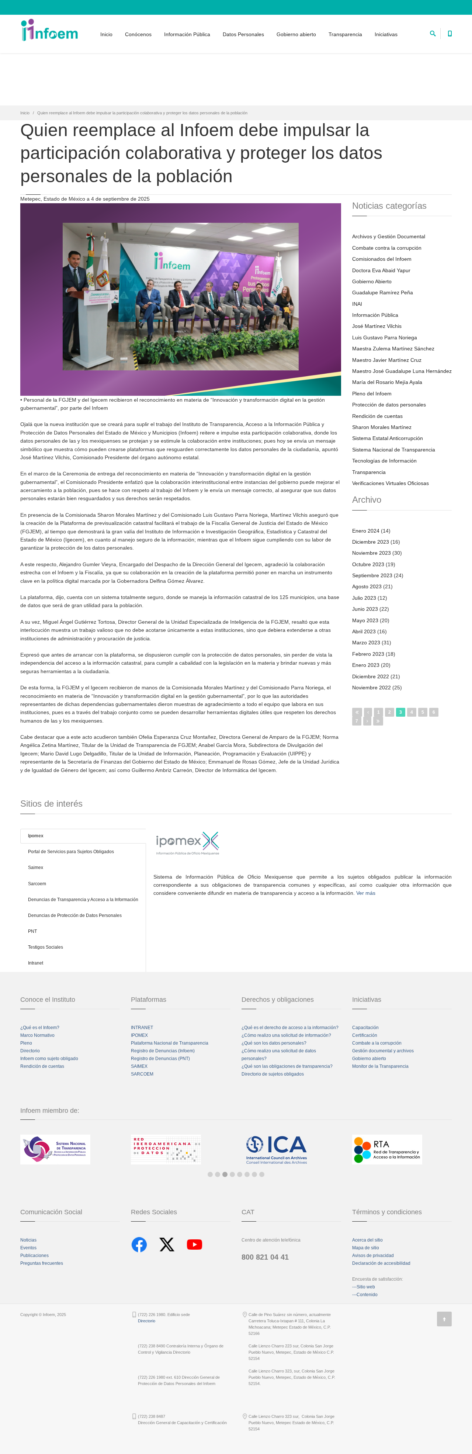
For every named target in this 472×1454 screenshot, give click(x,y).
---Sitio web (363, 1286)
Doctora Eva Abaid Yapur (381, 270)
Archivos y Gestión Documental (388, 236)
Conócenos (138, 34)
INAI (357, 304)
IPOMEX (139, 1035)
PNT (32, 931)
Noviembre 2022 (371, 687)
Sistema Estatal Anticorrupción (387, 438)
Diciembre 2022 (370, 676)
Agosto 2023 (367, 586)
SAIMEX (139, 1066)
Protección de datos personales (389, 405)
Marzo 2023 (366, 642)
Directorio (30, 1050)
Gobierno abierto (296, 34)
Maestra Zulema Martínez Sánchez (393, 349)
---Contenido (365, 1294)
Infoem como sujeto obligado (49, 1058)
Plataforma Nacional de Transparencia (169, 1043)
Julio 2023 (364, 598)
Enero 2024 (365, 531)
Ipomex (36, 835)
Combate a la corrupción (377, 1043)
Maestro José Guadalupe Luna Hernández (402, 371)
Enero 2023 (365, 665)
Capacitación (365, 1027)
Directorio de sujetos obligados (273, 1074)
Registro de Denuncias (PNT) (160, 1058)
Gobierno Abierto (372, 281)
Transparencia (345, 34)
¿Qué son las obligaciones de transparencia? (287, 1066)
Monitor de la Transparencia (380, 1066)
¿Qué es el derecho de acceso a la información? (290, 1027)
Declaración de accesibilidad (381, 1263)
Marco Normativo (37, 1035)
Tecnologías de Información (384, 461)
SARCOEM (142, 1074)
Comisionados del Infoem (382, 259)
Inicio (106, 34)
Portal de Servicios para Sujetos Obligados (71, 851)
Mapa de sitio (365, 1247)
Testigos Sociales (45, 947)
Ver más (365, 893)
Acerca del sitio (367, 1240)
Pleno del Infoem (372, 394)
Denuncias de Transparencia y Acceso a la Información (83, 899)
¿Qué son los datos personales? (274, 1043)
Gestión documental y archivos (383, 1050)
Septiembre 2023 (372, 575)
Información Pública (187, 34)
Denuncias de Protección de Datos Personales (75, 915)
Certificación (364, 1035)
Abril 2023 (364, 631)
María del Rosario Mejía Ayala (387, 382)
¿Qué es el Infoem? (39, 1027)
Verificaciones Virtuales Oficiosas (390, 483)
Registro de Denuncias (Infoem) (163, 1050)
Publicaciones (34, 1255)
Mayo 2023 (365, 620)
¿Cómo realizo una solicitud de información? (286, 1035)
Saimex (35, 867)
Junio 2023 (365, 609)
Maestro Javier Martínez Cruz (386, 360)
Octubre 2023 (368, 564)
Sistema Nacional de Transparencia (393, 450)
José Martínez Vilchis (377, 326)
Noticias (28, 1240)
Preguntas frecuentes (41, 1263)
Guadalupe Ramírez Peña (382, 292)
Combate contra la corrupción (386, 248)
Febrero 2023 (368, 654)
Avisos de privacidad (373, 1255)
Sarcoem (37, 883)
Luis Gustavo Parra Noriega (384, 337)
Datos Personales (243, 34)
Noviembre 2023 (371, 553)
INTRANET (142, 1027)
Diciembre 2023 (370, 542)
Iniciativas (386, 34)
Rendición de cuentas (377, 416)
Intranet (35, 963)
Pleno (26, 1043)
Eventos (28, 1247)
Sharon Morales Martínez (382, 427)
